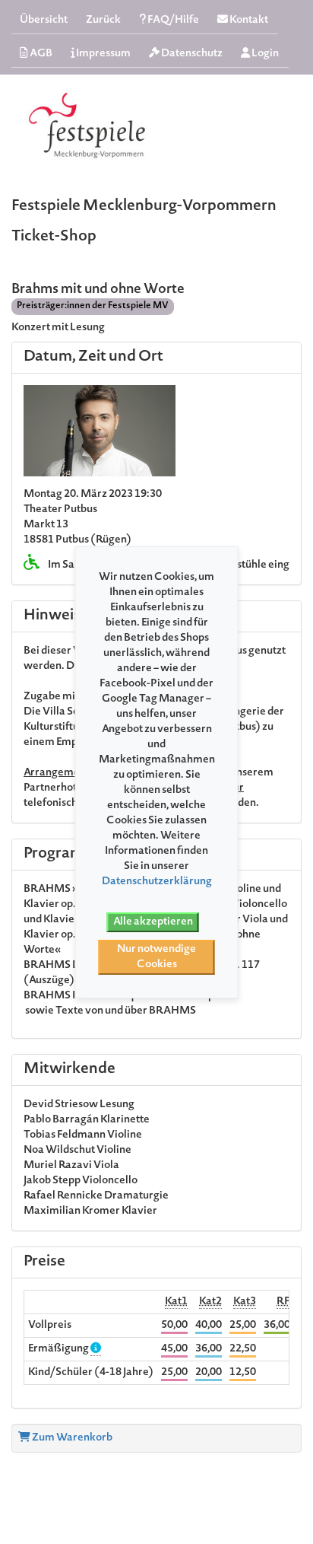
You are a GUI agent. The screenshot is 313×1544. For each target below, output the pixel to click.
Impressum (102, 54)
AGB (40, 54)
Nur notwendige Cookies (156, 957)
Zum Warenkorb (71, 1438)
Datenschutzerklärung (157, 882)
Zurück (103, 20)
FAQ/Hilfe (172, 20)
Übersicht (44, 20)
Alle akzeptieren (153, 922)
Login (264, 54)
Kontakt (248, 20)
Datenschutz (191, 54)
